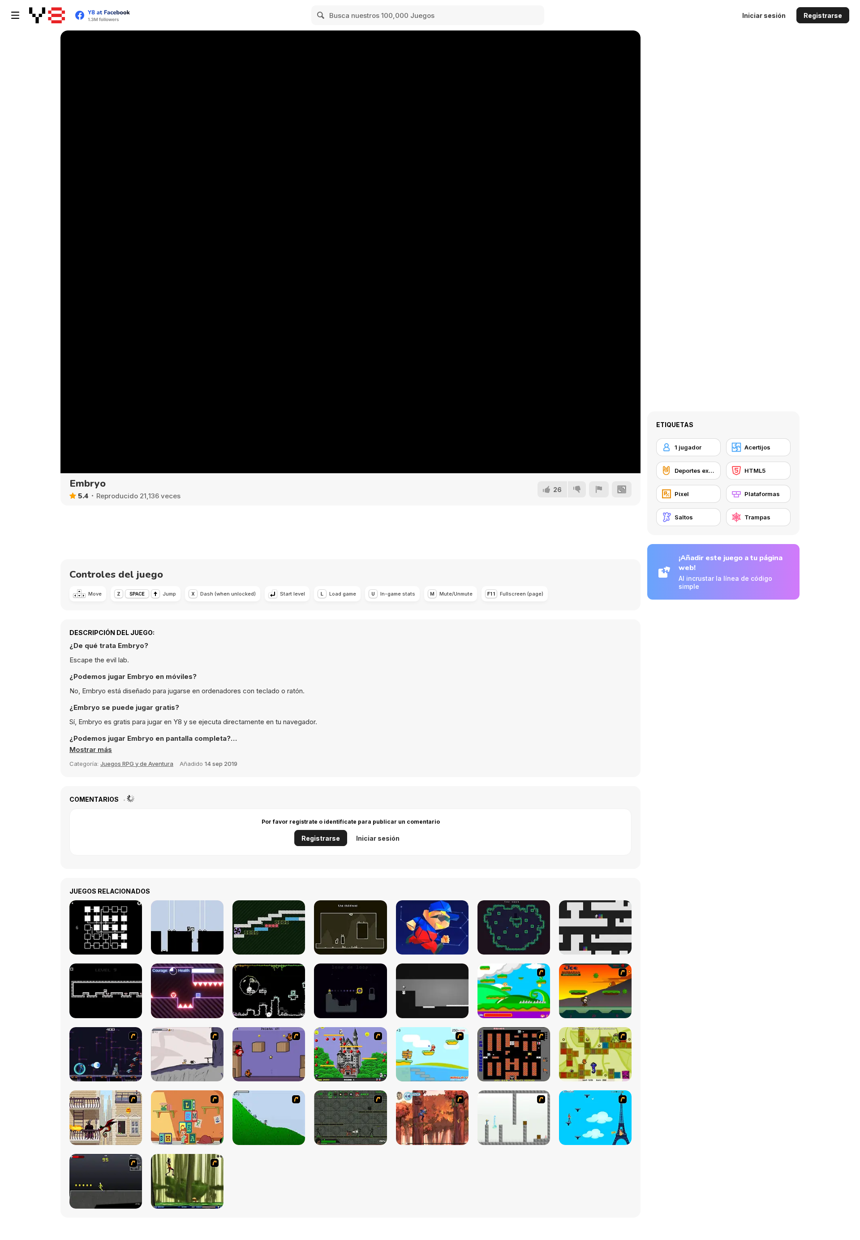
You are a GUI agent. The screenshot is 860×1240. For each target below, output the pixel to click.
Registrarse (823, 15)
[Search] (321, 15)
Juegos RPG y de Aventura (136, 763)
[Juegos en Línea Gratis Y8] (47, 15)
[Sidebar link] (15, 15)
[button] (90, 750)
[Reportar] (599, 489)
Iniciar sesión (764, 15)
